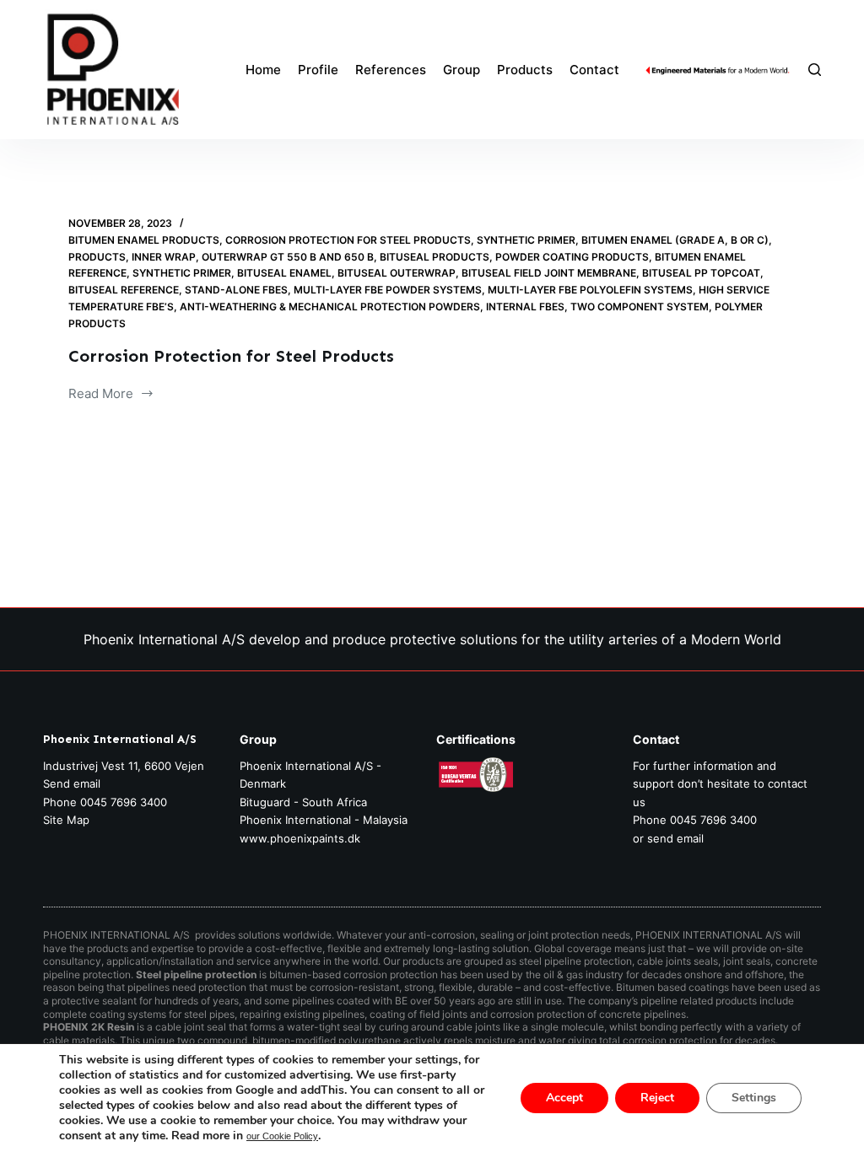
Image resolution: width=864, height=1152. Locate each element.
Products (97, 256)
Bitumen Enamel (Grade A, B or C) (675, 240)
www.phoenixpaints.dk (300, 838)
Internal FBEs (525, 306)
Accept (564, 1098)
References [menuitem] (390, 70)
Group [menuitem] (461, 70)
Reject (657, 1098)
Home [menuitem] (263, 70)
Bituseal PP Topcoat (701, 272)
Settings (754, 1098)
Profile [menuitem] (318, 70)
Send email (71, 783)
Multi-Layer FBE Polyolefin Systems (590, 289)
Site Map (66, 819)
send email (675, 838)
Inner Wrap (164, 256)
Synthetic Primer (526, 240)
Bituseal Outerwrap (397, 272)
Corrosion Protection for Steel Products (348, 240)
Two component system (639, 306)
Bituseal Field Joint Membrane (549, 272)
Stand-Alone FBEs (236, 289)
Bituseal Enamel (284, 272)
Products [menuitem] (525, 70)
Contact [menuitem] (594, 70)
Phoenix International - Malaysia (324, 819)
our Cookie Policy (282, 1136)
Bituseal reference (123, 289)
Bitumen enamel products (143, 240)
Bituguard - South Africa (303, 802)
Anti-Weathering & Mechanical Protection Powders (330, 306)
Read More (100, 395)
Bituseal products (434, 256)
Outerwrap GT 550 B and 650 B (288, 256)
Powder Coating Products (572, 256)
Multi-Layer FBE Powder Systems (388, 289)
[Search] (814, 69)
